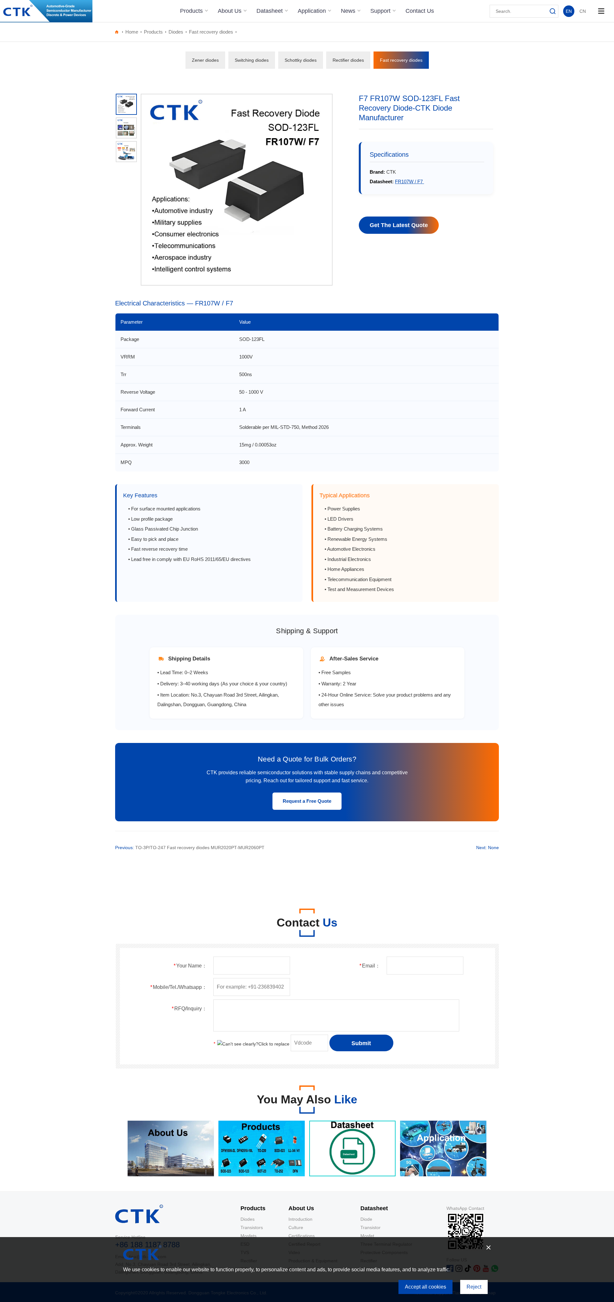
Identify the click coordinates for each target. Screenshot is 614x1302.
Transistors (251, 1227)
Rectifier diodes (348, 60)
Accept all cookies (425, 1287)
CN (582, 11)
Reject (474, 1287)
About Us (230, 11)
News (349, 11)
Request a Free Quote (307, 801)
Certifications (301, 1235)
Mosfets (248, 1235)
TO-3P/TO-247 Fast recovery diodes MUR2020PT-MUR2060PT (199, 847)
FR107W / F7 (409, 181)
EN (569, 11)
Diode (366, 1219)
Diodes (176, 32)
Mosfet (367, 1235)
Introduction (300, 1219)
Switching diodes (252, 60)
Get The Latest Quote (399, 225)
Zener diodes (205, 60)
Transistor (370, 1227)
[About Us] (171, 1174)
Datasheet (270, 11)
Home (131, 32)
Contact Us (419, 11)
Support (381, 11)
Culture (295, 1227)
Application (312, 11)
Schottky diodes (301, 60)
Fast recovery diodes (211, 32)
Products (192, 11)
